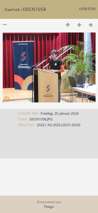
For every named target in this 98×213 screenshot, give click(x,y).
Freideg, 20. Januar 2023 (59, 113)
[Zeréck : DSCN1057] (79, 25)
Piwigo (49, 206)
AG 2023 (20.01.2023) (63, 124)
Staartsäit (12, 9)
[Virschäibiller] (68, 25)
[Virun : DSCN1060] (90, 25)
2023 (40, 124)
